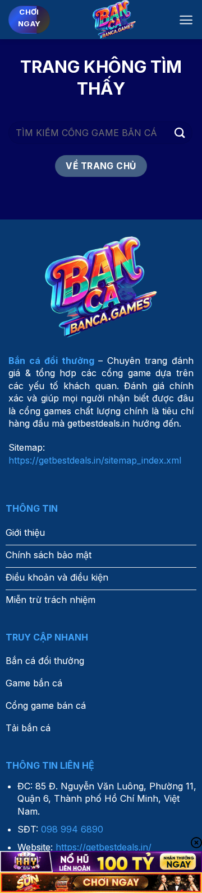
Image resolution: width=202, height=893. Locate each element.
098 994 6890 (72, 829)
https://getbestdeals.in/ (104, 847)
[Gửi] (180, 132)
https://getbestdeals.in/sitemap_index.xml (94, 460)
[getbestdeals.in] (113, 19)
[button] (186, 20)
